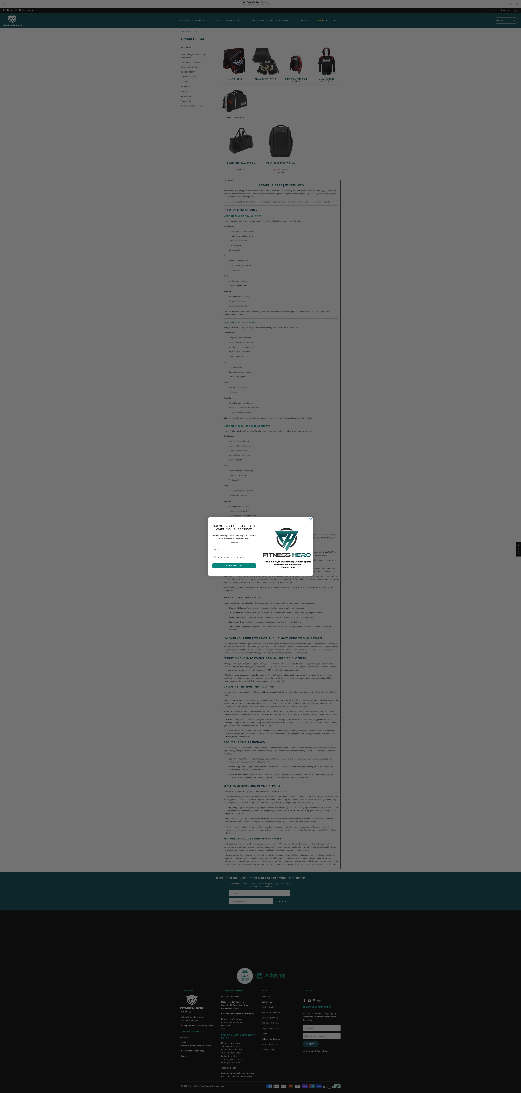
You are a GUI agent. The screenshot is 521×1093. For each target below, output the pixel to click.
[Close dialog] (310, 519)
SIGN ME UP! (234, 565)
